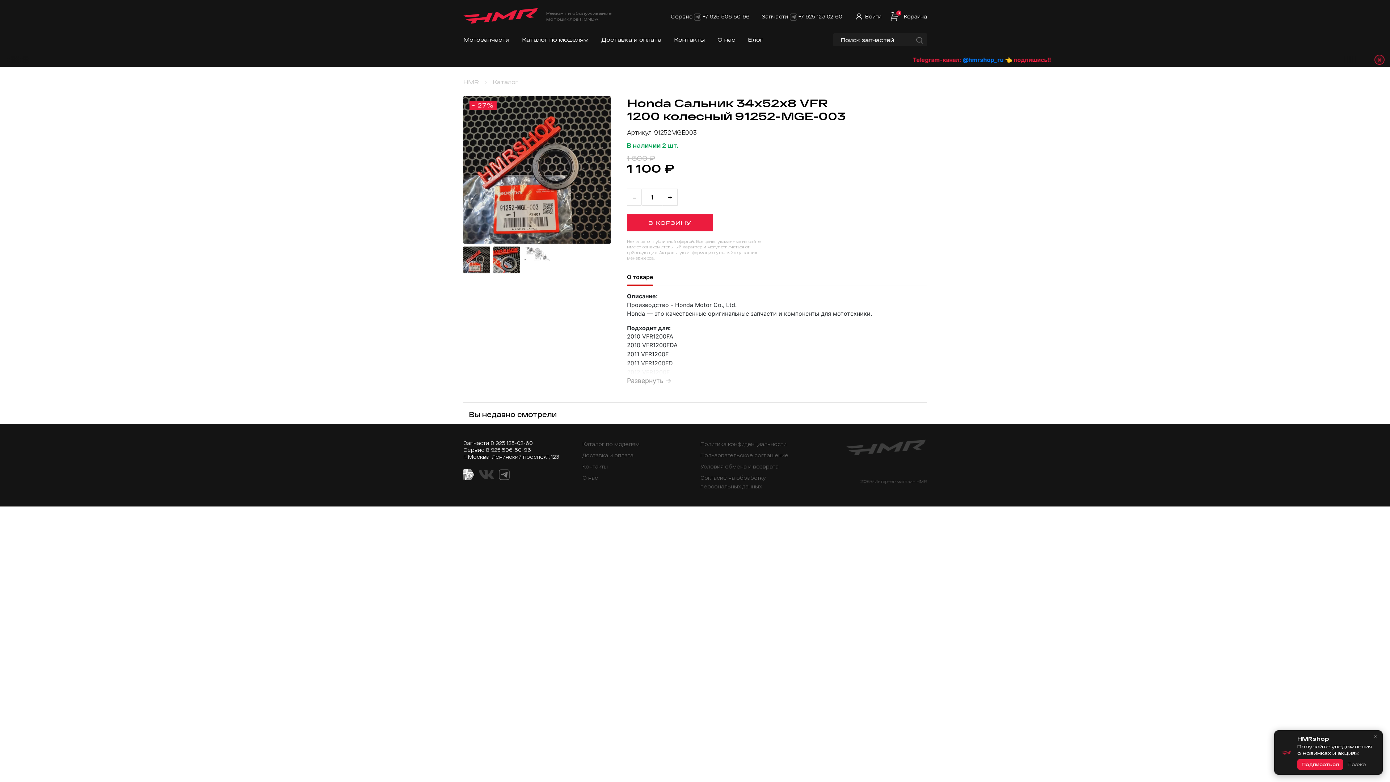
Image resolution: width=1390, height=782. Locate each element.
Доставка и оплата (631, 40)
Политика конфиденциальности (743, 444)
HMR (471, 82)
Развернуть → (649, 380)
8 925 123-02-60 (511, 443)
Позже (1357, 764)
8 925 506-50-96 (508, 450)
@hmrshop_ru (940, 59)
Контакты (689, 40)
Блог (755, 40)
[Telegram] (697, 16)
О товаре (640, 277)
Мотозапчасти (486, 40)
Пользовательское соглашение (744, 455)
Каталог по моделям (555, 40)
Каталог (505, 82)
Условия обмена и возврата (739, 466)
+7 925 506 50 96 (726, 16)
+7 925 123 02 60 (820, 16)
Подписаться (1320, 764)
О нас (726, 40)
